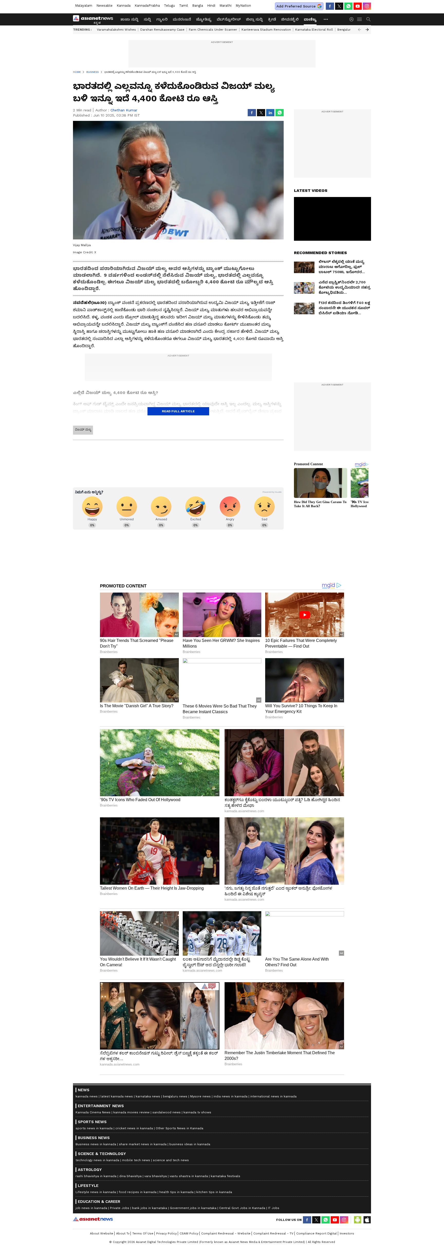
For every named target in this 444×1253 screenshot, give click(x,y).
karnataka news (148, 1096)
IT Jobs (273, 1208)
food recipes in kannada (137, 1192)
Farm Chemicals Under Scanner (213, 29)
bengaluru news (175, 1096)
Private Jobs (119, 1208)
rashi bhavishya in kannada (96, 1176)
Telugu (169, 5)
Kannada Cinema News (93, 1112)
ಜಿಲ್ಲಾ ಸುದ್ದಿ (254, 19)
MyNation (243, 5)
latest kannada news (116, 1096)
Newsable (104, 5)
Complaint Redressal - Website (226, 1233)
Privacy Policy (166, 1233)
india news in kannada (230, 1096)
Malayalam (83, 5)
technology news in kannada (97, 1160)
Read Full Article (178, 411)
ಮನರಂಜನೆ (182, 19)
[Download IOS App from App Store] (367, 1219)
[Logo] (95, 19)
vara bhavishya (155, 1176)
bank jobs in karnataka (149, 1208)
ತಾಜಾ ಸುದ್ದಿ (129, 19)
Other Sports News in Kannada (179, 1128)
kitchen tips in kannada (214, 1192)
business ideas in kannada (189, 1144)
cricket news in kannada (134, 1128)
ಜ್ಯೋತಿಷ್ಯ (203, 19)
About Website (101, 1233)
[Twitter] (339, 6)
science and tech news (171, 1160)
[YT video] (358, 6)
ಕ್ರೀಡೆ (272, 19)
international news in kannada (273, 1096)
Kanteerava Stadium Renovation (266, 29)
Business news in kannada (96, 1144)
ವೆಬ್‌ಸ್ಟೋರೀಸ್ (229, 19)
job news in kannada (91, 1208)
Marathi (225, 5)
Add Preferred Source (296, 6)
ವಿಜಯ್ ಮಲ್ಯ (83, 429)
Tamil (183, 5)
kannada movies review (131, 1112)
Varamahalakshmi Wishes (116, 29)
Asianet (93, 1219)
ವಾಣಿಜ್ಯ (310, 19)
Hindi (211, 5)
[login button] (352, 19)
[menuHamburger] (359, 19)
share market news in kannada (142, 1144)
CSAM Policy (189, 1233)
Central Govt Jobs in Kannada (242, 1208)
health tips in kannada (176, 1192)
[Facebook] (330, 6)
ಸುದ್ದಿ (147, 19)
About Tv (123, 1233)
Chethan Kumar (123, 110)
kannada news (87, 1096)
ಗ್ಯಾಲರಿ (162, 19)
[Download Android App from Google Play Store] (358, 1219)
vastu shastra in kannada (189, 1176)
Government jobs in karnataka (193, 1208)
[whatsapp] (348, 6)
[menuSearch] (368, 19)
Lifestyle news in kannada (96, 1192)
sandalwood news (166, 1112)
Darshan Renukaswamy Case (162, 29)
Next (367, 29)
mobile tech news (136, 1160)
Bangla (197, 5)
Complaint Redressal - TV (273, 1233)
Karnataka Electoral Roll (314, 29)
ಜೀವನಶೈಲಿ (290, 19)
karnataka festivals (225, 1176)
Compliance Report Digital (316, 1233)
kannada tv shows (197, 1112)
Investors (347, 1233)
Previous (359, 29)
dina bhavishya (130, 1176)
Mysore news (200, 1096)
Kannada (124, 5)
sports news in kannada (94, 1128)
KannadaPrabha (147, 5)
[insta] (367, 6)
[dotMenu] (326, 19)
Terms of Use (142, 1233)
